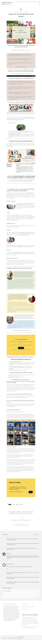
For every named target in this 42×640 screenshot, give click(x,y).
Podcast (17, 513)
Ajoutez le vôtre (36, 534)
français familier (24, 511)
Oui (30, 492)
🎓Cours (35, 1)
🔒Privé (39, 1)
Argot (9, 511)
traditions (26, 513)
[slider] (34, 76)
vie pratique (30, 513)
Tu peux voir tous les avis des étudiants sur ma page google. (21, 330)
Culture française (18, 511)
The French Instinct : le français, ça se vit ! (8, 3)
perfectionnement (12, 513)
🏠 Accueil (25, 1)
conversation (13, 511)
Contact (39, 3)
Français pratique (30, 511)
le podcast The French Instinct (14, 112)
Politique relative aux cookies (20, 638)
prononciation (21, 513)
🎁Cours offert (19, 1)
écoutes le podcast (26, 384)
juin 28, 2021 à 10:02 (9, 554)
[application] (21, 76)
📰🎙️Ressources (30, 1)
